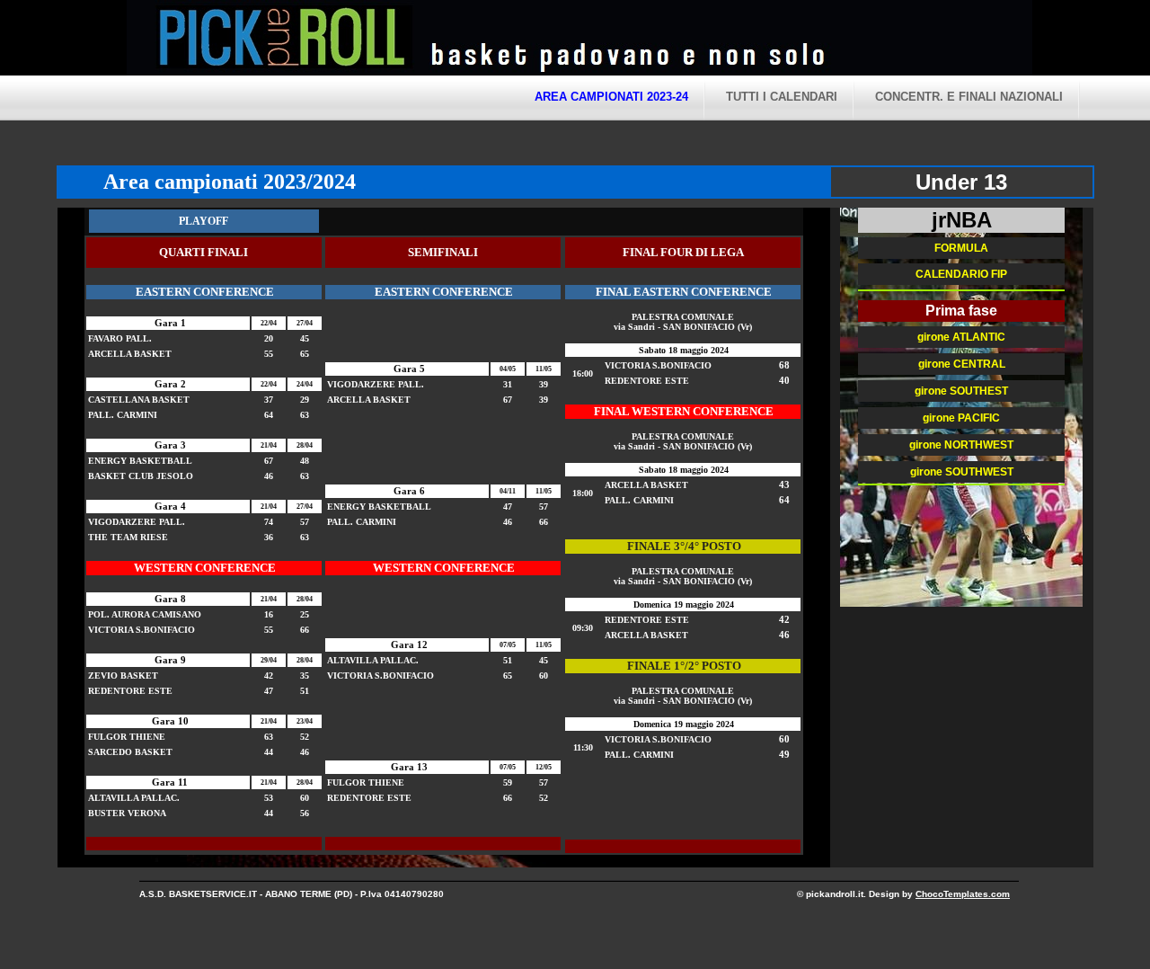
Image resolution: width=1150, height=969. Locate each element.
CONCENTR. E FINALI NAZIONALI (969, 96)
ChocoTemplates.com (963, 894)
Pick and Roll (746, 40)
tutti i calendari (781, 96)
